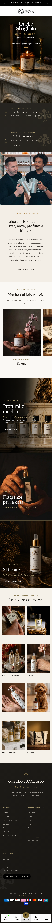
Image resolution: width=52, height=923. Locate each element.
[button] (4, 11)
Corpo (5, 828)
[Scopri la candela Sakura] (22, 332)
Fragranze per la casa (10, 820)
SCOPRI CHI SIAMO (26, 270)
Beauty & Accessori (9, 835)
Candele (6, 816)
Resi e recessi (7, 863)
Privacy (5, 867)
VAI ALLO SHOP (19, 121)
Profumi (6, 812)
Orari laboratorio (33, 828)
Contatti (31, 816)
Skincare (6, 824)
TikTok (39, 893)
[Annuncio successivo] (47, 3)
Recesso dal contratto (17, 876)
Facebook (28, 893)
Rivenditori (32, 820)
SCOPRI (22, 367)
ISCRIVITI (17, 145)
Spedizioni (6, 859)
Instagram (16, 893)
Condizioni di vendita (10, 870)
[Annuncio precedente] (4, 3)
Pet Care (6, 832)
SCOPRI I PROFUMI (12, 429)
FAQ (29, 824)
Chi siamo (31, 812)
